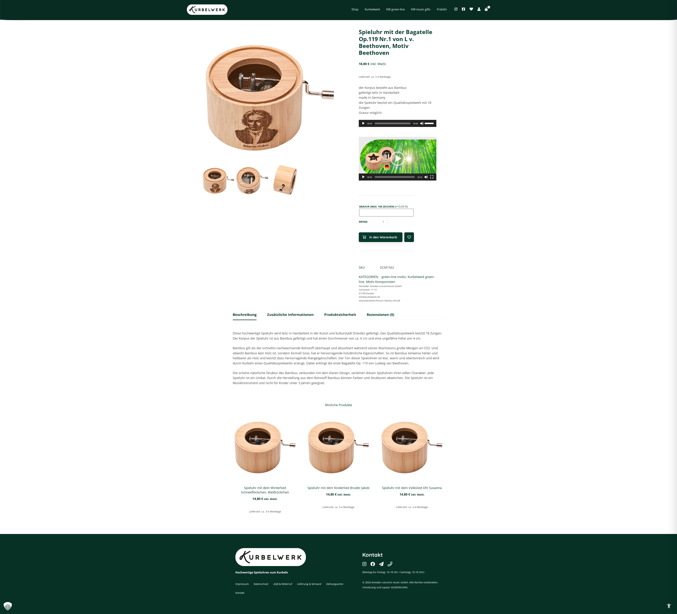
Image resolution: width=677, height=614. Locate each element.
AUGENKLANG (399, 587)
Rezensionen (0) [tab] (380, 314)
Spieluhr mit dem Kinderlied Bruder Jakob (338, 488)
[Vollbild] (432, 177)
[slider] (430, 123)
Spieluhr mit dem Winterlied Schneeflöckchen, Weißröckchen (265, 490)
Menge (363, 221)
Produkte (281, 9)
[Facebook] (463, 9)
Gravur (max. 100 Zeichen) (383, 206)
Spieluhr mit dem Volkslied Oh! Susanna (412, 488)
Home (268, 9)
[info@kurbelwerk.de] (381, 564)
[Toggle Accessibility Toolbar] (668, 605)
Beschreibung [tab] (245, 314)
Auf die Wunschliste (409, 237)
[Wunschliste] (471, 9)
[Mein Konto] (479, 9)
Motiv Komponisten (380, 282)
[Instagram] (456, 9)
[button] (398, 159)
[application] (397, 123)
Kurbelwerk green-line (304, 9)
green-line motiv (394, 277)
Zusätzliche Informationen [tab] (290, 314)
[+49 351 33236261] (390, 564)
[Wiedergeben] (363, 123)
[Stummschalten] (422, 123)
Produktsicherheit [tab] (340, 314)
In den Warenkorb (383, 237)
